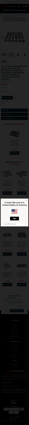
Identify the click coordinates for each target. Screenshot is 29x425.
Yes (14, 218)
